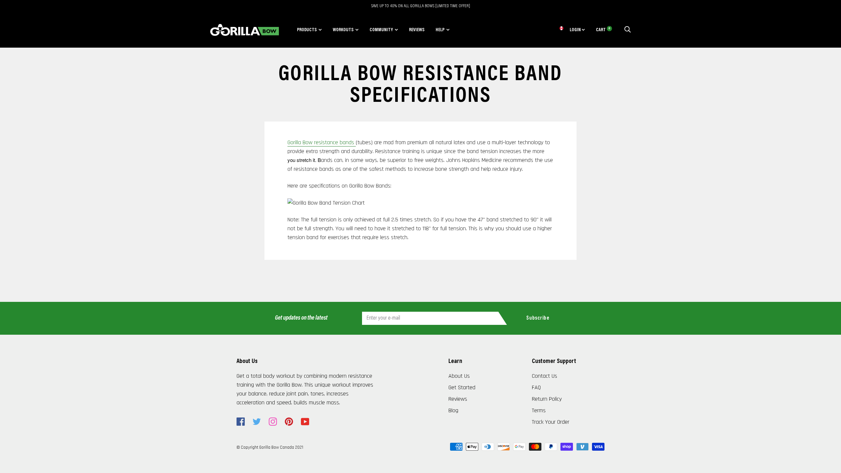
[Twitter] (257, 421)
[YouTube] (305, 421)
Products (307, 30)
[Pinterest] (289, 421)
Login (576, 30)
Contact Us (544, 376)
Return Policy (547, 399)
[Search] (627, 30)
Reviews (416, 30)
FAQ (536, 387)
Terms (539, 410)
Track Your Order (550, 422)
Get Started (461, 387)
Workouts (343, 30)
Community (381, 30)
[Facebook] (241, 421)
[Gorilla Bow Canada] (244, 30)
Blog (453, 410)
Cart (603, 30)
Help (440, 30)
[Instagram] (273, 421)
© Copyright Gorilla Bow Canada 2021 (270, 447)
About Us (459, 376)
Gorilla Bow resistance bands (321, 142)
